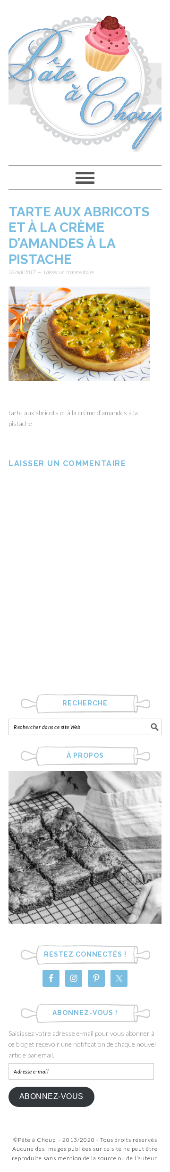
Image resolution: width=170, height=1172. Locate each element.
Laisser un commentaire (69, 272)
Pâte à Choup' (85, 78)
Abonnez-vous (51, 1096)
